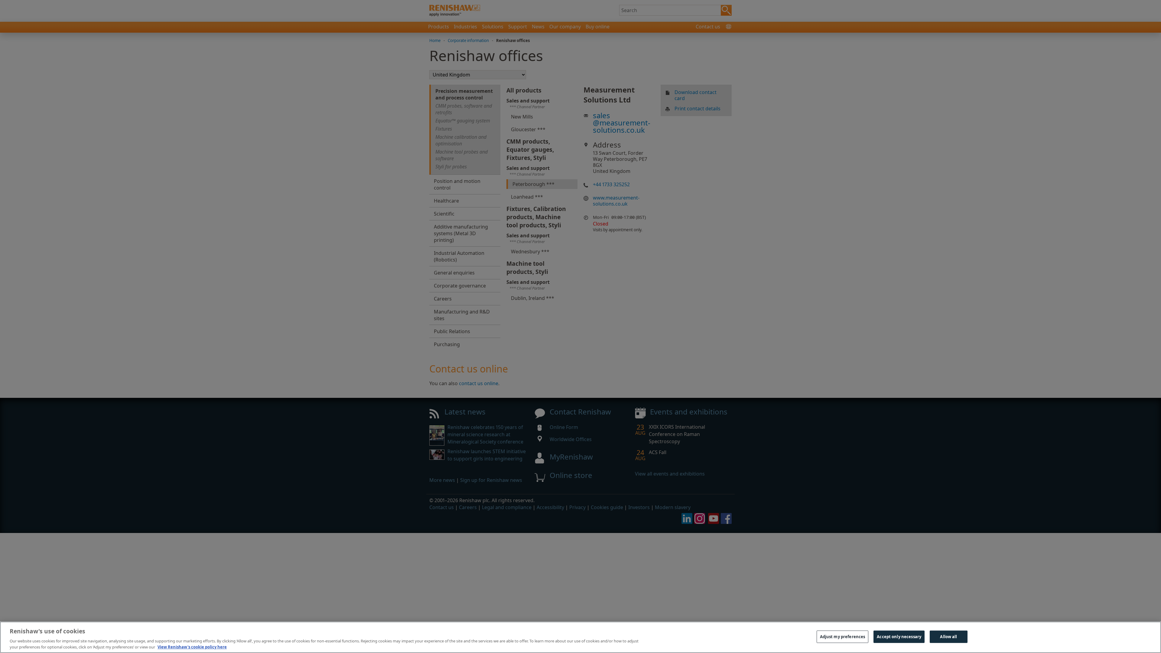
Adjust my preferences (842, 636)
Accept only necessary (899, 636)
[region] (580, 637)
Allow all (948, 636)
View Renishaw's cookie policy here (192, 646)
